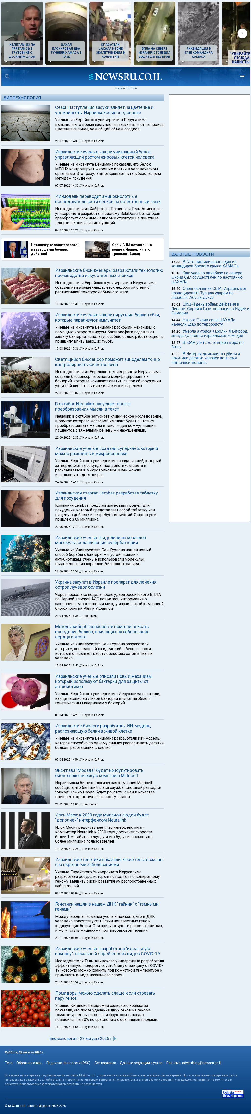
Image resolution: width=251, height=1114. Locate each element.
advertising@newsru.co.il (201, 1063)
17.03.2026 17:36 (67, 348)
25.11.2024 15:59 (67, 982)
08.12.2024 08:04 (67, 893)
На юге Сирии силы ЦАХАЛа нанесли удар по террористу (203, 322)
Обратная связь (29, 1063)
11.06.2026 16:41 (67, 304)
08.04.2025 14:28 (67, 715)
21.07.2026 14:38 (67, 141)
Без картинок (105, 1063)
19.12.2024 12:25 (67, 848)
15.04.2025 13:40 (67, 665)
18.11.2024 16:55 (67, 1027)
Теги (8, 1063)
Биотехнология (22, 97)
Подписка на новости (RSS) (68, 1063)
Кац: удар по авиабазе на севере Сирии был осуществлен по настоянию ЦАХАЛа (207, 277)
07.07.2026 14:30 (67, 185)
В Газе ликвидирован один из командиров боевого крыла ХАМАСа (205, 264)
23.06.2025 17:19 (67, 526)
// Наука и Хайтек (91, 141)
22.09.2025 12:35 (67, 437)
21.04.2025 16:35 (67, 616)
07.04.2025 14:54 (67, 759)
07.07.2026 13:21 (67, 230)
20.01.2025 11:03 (67, 804)
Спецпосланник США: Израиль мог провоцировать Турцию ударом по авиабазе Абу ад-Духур (208, 293)
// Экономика (88, 616)
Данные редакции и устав (141, 1063)
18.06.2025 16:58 (67, 571)
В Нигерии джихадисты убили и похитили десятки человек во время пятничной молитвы (205, 358)
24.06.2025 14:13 (67, 482)
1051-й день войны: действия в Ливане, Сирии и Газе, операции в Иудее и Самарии (210, 308)
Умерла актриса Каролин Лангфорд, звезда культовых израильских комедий (209, 333)
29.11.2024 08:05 (67, 938)
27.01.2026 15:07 (67, 393)
